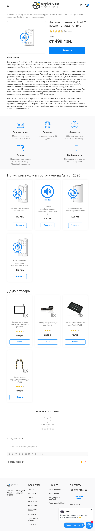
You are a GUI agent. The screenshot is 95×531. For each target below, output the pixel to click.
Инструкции (33, 501)
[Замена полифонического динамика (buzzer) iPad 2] (47, 193)
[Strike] (19, 454)
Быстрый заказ (79, 497)
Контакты (32, 524)
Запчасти (32, 494)
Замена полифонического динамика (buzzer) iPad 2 (47, 210)
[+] (42, 454)
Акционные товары (32, 510)
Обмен (30, 497)
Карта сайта (75, 504)
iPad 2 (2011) (69, 15)
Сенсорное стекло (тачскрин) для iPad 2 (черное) (20, 324)
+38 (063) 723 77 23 (78, 490)
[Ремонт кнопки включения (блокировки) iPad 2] (19, 247)
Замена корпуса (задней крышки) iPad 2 (75, 210)
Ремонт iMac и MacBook (54, 498)
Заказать (67, 50)
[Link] (35, 454)
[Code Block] (32, 454)
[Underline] (16, 454)
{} (38, 454)
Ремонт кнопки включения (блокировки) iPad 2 (19, 263)
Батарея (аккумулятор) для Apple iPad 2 (75, 324)
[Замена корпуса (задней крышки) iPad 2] (75, 193)
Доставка (32, 515)
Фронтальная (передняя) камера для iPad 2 (19, 380)
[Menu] (8, 6)
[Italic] (12, 454)
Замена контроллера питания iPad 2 (20, 210)
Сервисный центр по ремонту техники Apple (27, 15)
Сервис (31, 490)
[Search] (81, 5)
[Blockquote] (29, 454)
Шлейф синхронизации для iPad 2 (47, 324)
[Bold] (9, 454)
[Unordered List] (25, 454)
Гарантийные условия (33, 519)
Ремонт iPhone (55, 490)
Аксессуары (33, 505)
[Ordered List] (22, 454)
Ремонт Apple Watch (57, 503)
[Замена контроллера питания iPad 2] (19, 193)
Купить (20, 342)
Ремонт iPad (56, 15)
